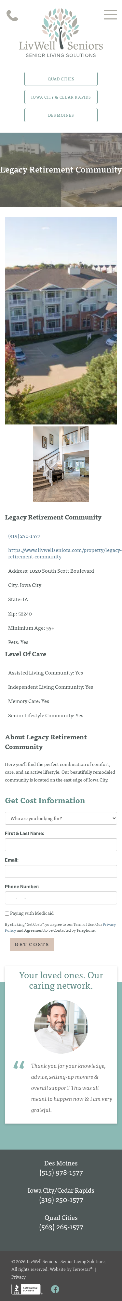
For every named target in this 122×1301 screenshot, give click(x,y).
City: (14, 584)
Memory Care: (24, 701)
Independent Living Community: (46, 686)
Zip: (13, 613)
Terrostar (81, 1268)
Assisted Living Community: (41, 672)
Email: (12, 860)
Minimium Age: (27, 627)
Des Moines (61, 115)
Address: (19, 570)
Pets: (14, 642)
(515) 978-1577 (61, 1171)
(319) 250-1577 (24, 535)
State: (15, 599)
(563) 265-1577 (61, 1226)
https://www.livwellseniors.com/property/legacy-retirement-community (65, 552)
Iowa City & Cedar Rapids (61, 97)
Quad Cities (61, 79)
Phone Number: (22, 886)
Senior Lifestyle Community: (41, 715)
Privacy (18, 1276)
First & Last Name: (24, 833)
